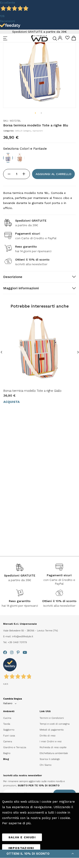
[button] (35, 113)
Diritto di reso (47, 735)
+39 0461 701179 (17, 642)
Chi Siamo (45, 764)
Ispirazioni (37, 131)
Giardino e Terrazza (14, 747)
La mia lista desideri (67, 39)
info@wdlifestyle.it (22, 636)
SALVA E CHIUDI (22, 837)
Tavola (6, 723)
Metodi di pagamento (52, 729)
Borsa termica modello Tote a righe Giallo (32, 391)
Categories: (9, 131)
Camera (7, 741)
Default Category (23, 131)
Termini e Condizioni (52, 718)
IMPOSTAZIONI (21, 848)
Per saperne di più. (16, 823)
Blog (6, 759)
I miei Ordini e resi (51, 741)
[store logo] (39, 38)
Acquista (11, 402)
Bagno (6, 753)
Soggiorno (8, 729)
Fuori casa (9, 735)
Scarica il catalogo (50, 759)
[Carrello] (74, 39)
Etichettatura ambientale (54, 753)
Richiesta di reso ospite (53, 747)
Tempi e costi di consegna (55, 723)
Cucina (7, 718)
